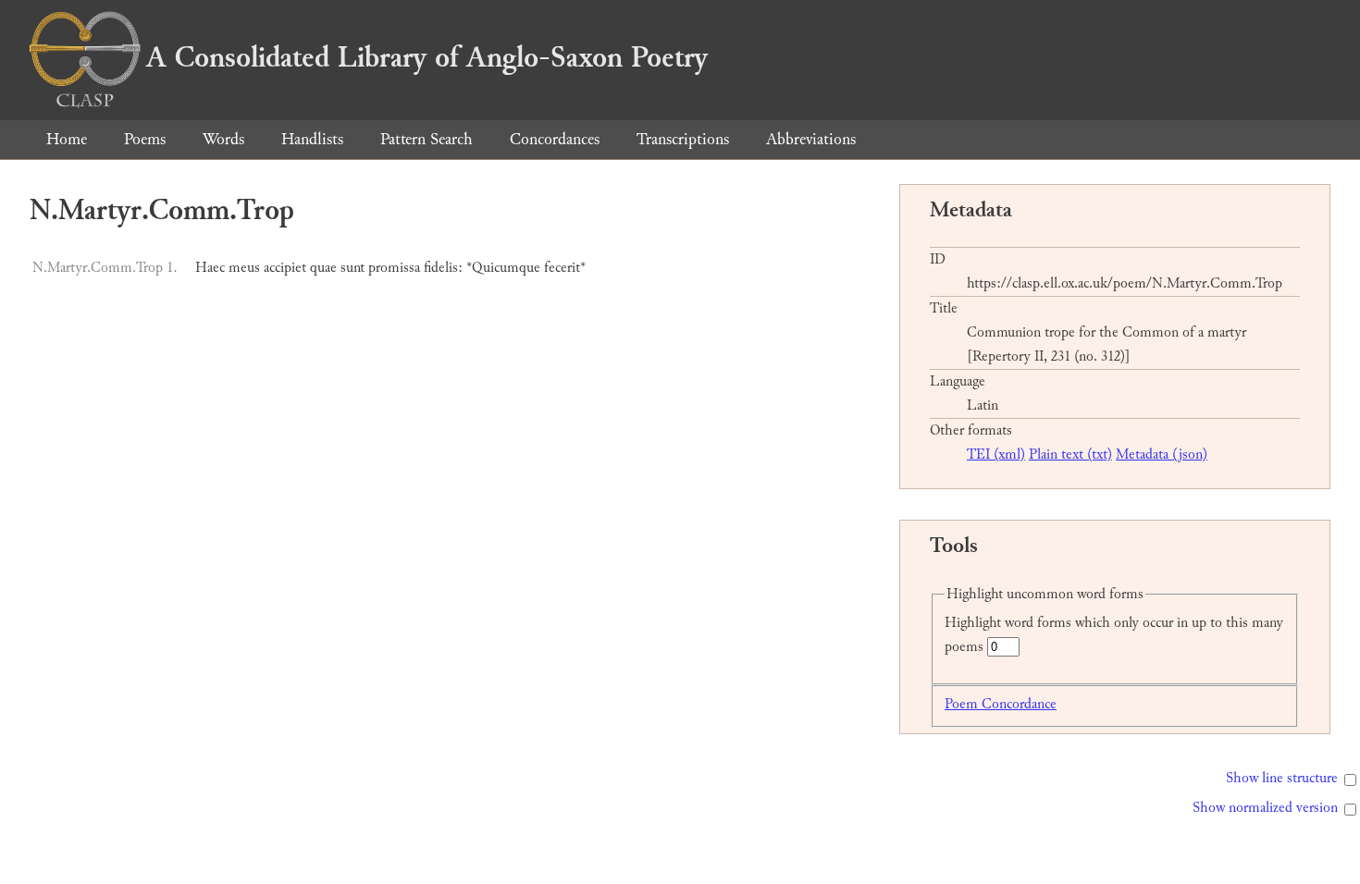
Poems (145, 139)
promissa (394, 267)
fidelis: (443, 267)
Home (66, 139)
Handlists (312, 139)
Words (223, 139)
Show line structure (1282, 778)
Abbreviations (811, 139)
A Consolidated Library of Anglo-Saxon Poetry (427, 57)
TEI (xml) (996, 454)
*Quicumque (503, 267)
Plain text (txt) (1070, 454)
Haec (210, 267)
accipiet (285, 267)
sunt (352, 267)
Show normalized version (1265, 807)
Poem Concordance (1001, 704)
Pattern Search (426, 139)
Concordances (555, 139)
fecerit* (565, 267)
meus (244, 267)
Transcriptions (683, 139)
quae (323, 267)
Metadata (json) (1161, 454)
